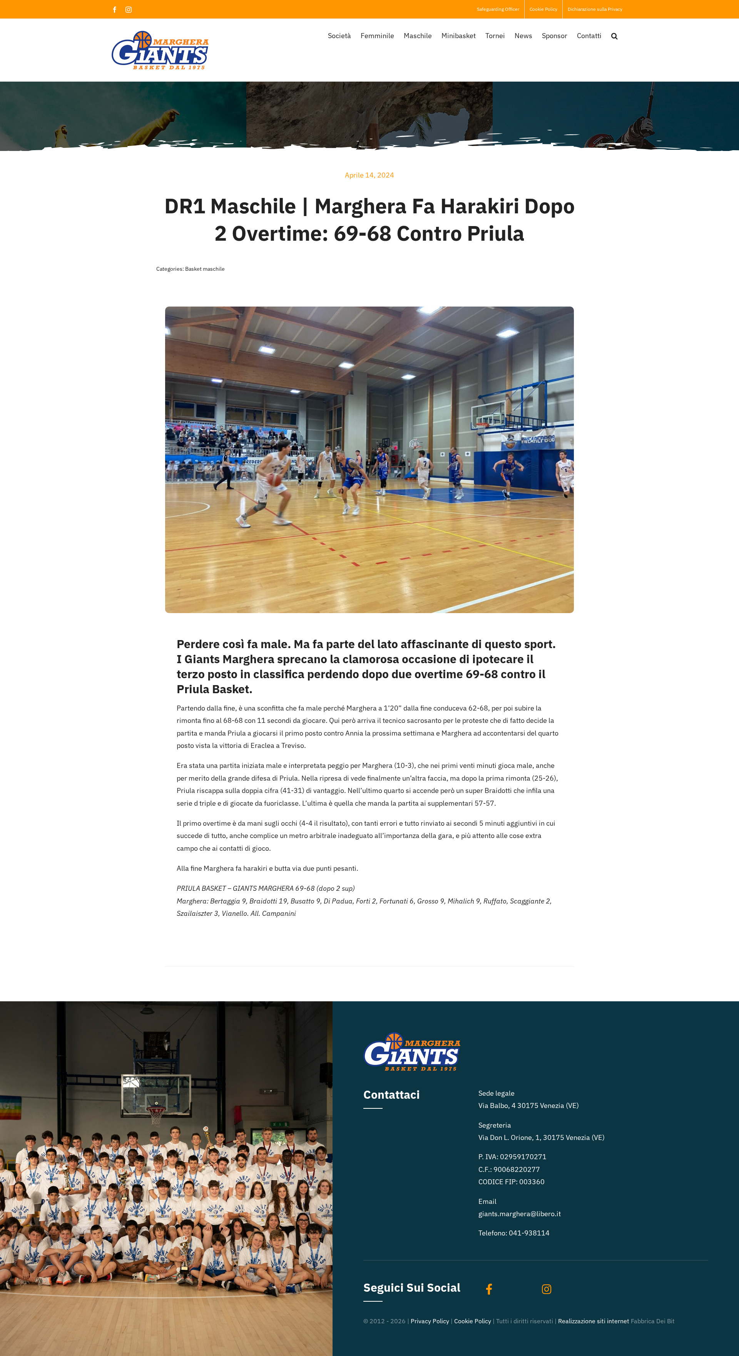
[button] (614, 35)
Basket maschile (205, 268)
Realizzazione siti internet (593, 1321)
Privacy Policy (430, 1321)
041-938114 (529, 1233)
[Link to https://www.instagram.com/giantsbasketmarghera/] (546, 1289)
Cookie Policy (472, 1321)
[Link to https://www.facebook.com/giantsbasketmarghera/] (489, 1289)
